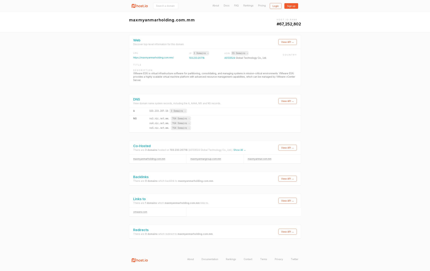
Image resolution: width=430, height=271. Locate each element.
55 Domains (240, 53)
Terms (263, 259)
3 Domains (201, 53)
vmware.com (140, 211)
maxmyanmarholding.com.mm (149, 158)
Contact (248, 259)
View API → (287, 42)
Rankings (248, 5)
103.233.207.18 (197, 57)
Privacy (279, 259)
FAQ (236, 5)
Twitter (294, 259)
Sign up (291, 6)
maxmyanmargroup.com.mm (205, 158)
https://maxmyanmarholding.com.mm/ (153, 57)
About (215, 5)
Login (276, 6)
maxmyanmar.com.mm (259, 158)
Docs (226, 5)
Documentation (210, 259)
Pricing (262, 5)
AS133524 (230, 57)
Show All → (239, 149)
